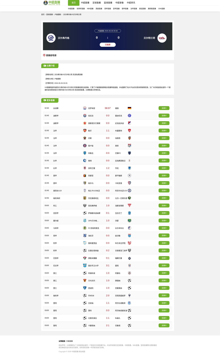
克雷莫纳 (118, 288)
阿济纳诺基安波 (121, 311)
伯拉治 (90, 116)
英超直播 (99, 9)
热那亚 (90, 176)
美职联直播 (152, 9)
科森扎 (117, 318)
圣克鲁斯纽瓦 (93, 198)
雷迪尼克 (118, 116)
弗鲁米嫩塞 (92, 258)
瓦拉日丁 (118, 213)
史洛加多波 (119, 123)
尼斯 (90, 138)
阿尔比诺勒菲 (120, 303)
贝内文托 (91, 281)
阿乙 (55, 206)
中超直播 (85, 3)
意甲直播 (116, 9)
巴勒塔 (117, 326)
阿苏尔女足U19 (121, 191)
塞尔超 (55, 221)
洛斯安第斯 (119, 206)
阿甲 (55, 243)
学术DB (91, 296)
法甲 (55, 131)
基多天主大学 (93, 266)
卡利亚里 (118, 183)
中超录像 (119, 3)
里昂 (117, 146)
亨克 (117, 168)
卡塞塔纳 (91, 326)
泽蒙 (117, 221)
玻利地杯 (56, 198)
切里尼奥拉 (92, 318)
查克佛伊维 (92, 206)
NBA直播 (90, 9)
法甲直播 (134, 9)
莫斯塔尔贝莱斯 (94, 123)
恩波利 (90, 288)
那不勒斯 (118, 176)
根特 (90, 161)
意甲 (55, 176)
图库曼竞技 (92, 243)
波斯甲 (55, 116)
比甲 (55, 161)
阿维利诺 (91, 273)
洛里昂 (117, 138)
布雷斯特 (118, 131)
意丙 (55, 303)
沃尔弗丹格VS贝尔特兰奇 (72, 14)
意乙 (55, 273)
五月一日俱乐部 (121, 198)
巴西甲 (55, 258)
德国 (117, 108)
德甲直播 (125, 9)
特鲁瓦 (90, 153)
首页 (74, 3)
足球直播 (96, 3)
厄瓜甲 (55, 266)
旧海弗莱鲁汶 (120, 161)
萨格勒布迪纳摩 (94, 213)
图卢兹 (90, 146)
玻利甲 (55, 296)
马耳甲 (55, 228)
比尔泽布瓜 (119, 228)
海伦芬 (90, 236)
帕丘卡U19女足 (94, 191)
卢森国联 (58, 14)
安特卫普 (91, 168)
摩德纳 (117, 281)
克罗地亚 (91, 108)
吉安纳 (90, 303)
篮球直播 (108, 3)
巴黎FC (118, 153)
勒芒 (90, 131)
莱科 (90, 311)
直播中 (164, 108)
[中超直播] (51, 5)
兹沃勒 (117, 236)
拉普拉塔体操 (93, 251)
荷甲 (55, 236)
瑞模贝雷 (118, 258)
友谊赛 (55, 108)
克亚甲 (55, 213)
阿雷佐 (117, 273)
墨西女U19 (57, 191)
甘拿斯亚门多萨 (121, 251)
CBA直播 (161, 9)
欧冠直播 (142, 9)
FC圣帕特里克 (93, 228)
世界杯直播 (81, 9)
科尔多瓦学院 (120, 243)
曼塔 (117, 266)
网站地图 (82, 351)
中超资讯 (131, 3)
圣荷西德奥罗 (120, 296)
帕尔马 (90, 183)
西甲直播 (107, 9)
